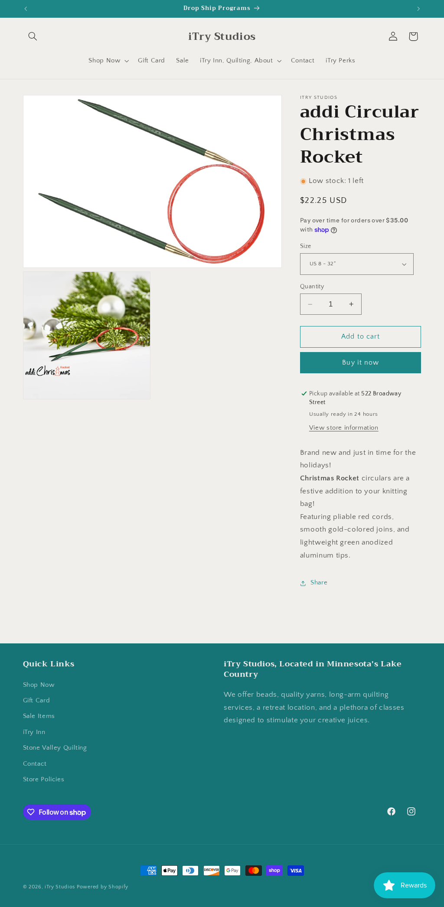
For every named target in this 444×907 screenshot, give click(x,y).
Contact (35, 763)
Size (305, 246)
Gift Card (36, 700)
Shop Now (39, 685)
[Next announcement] (418, 8)
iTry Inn (34, 732)
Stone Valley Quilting (55, 747)
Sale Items (39, 716)
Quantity (312, 286)
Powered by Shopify (102, 887)
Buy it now (360, 362)
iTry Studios (60, 887)
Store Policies (44, 779)
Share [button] (318, 582)
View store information (344, 427)
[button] (33, 36)
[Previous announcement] (25, 8)
